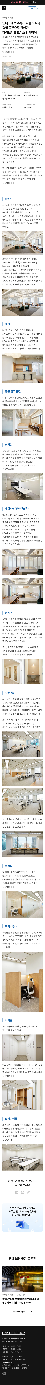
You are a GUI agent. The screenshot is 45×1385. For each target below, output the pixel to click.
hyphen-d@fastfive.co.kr (12, 1341)
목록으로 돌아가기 (21, 1311)
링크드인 (16, 1192)
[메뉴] (41, 8)
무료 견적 (33, 8)
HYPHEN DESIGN (4, 8)
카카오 (22, 1192)
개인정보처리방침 (8, 1362)
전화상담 (13, 1338)
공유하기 (28, 1192)
